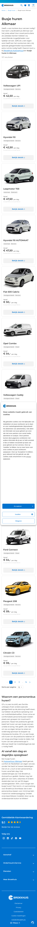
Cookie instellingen (18, 916)
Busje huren (11, 10)
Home (3, 10)
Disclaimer (19, 903)
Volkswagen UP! (11, 86)
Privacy (18, 907)
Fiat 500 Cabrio (11, 292)
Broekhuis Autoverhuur (14, 51)
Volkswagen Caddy (13, 395)
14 (26, 682)
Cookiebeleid (18, 912)
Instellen (18, 514)
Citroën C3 (8, 653)
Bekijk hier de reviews (11, 827)
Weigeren (18, 521)
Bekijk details (17, 106)
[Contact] (32, 922)
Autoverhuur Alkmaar (13, 761)
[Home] (10, 5)
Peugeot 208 (10, 601)
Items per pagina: (9, 687)
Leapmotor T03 (11, 189)
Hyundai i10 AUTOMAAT (15, 240)
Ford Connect (10, 550)
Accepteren (18, 506)
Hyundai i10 (9, 137)
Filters (16, 923)
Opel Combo (10, 343)
